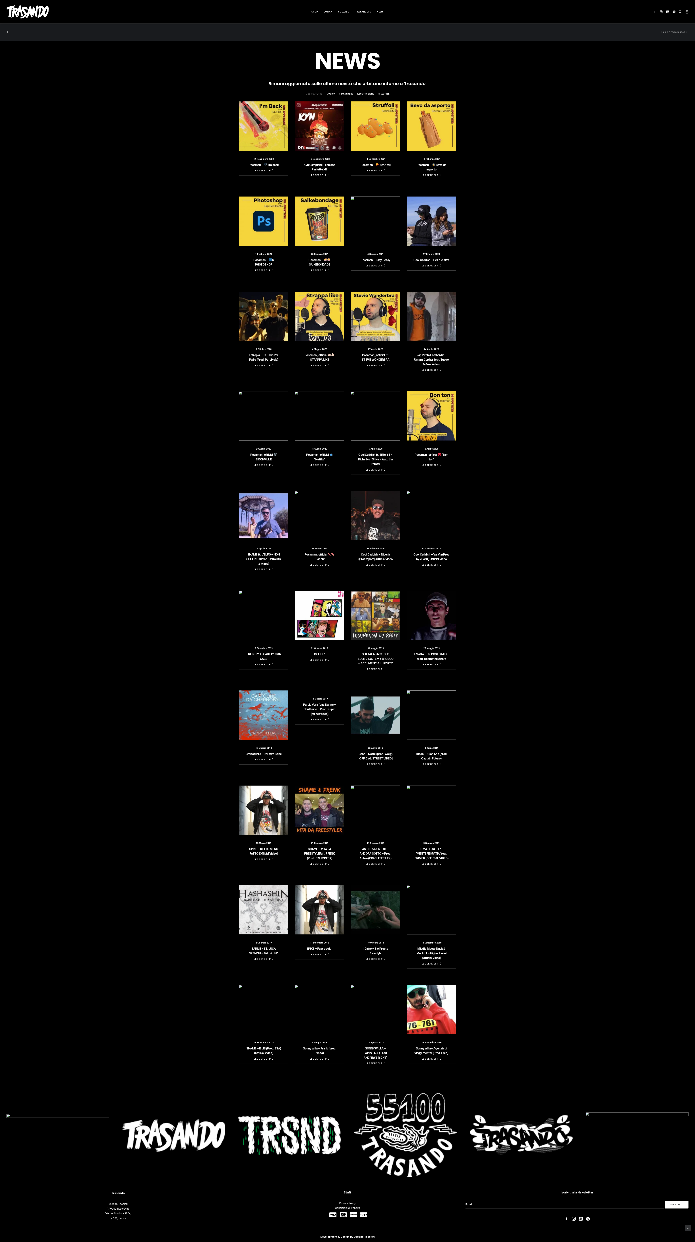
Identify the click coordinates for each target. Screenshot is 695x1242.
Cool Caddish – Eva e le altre (431, 260)
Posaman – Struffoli (375, 165)
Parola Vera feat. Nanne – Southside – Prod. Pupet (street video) (319, 709)
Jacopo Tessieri (364, 1236)
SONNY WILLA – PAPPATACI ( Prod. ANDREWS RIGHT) (375, 1053)
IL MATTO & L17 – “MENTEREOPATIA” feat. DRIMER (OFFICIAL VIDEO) (431, 853)
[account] (686, 11)
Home (665, 32)
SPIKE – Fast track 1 (319, 948)
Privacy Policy (347, 1203)
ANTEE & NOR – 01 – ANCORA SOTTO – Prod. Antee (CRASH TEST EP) (375, 853)
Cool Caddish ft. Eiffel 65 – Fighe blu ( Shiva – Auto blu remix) (375, 459)
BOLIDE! (319, 654)
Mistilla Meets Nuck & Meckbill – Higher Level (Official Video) (431, 953)
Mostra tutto (314, 94)
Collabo (343, 12)
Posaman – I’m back (264, 165)
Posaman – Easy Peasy (375, 260)
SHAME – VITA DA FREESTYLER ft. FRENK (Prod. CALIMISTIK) (319, 853)
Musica (331, 94)
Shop (314, 12)
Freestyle (383, 94)
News (380, 12)
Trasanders (363, 12)
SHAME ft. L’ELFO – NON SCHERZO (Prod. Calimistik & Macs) (263, 559)
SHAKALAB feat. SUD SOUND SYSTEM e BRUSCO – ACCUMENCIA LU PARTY (375, 658)
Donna (328, 12)
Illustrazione (365, 94)
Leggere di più (263, 170)
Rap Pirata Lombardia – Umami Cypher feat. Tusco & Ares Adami (431, 359)
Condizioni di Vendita (347, 1208)
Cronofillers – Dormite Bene (264, 754)
